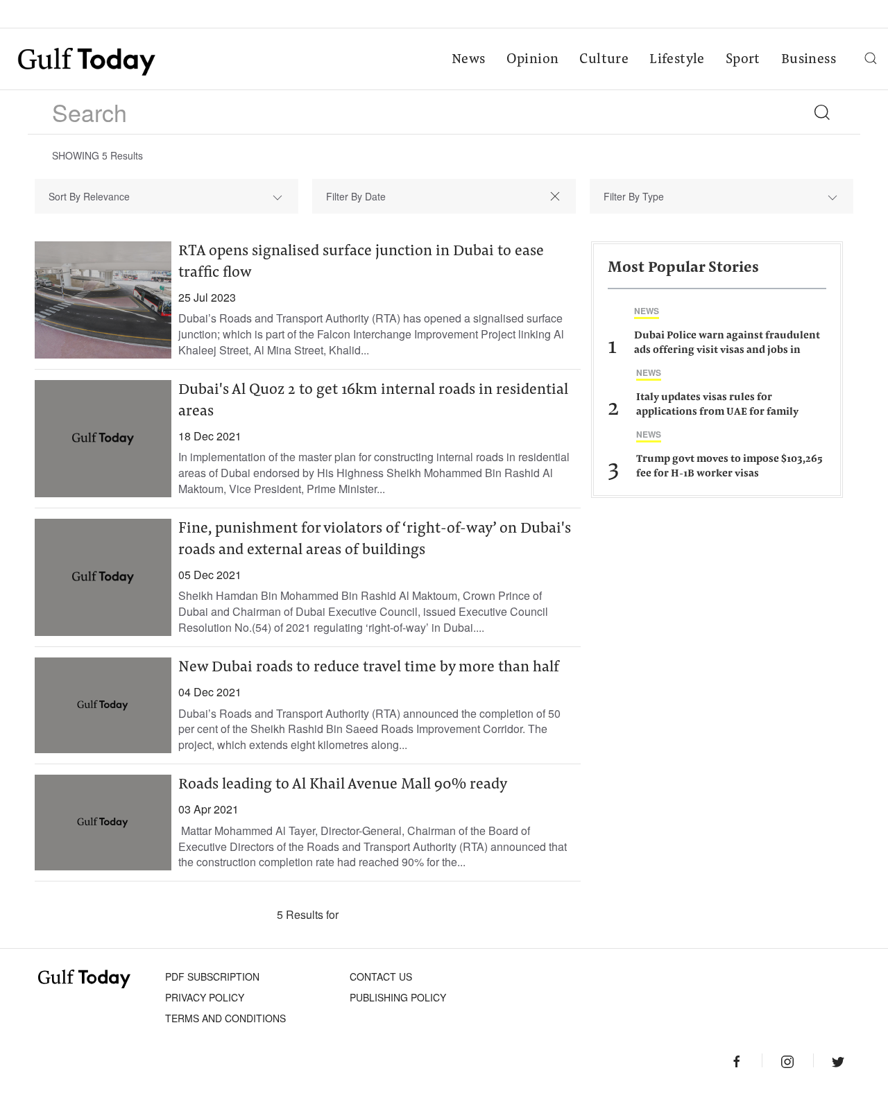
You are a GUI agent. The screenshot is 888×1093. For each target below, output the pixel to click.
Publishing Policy (398, 997)
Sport (743, 60)
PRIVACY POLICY (204, 997)
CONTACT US (381, 976)
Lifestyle (677, 60)
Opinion (532, 60)
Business (808, 60)
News (469, 60)
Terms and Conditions (225, 1018)
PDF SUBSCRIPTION (212, 976)
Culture (604, 60)
